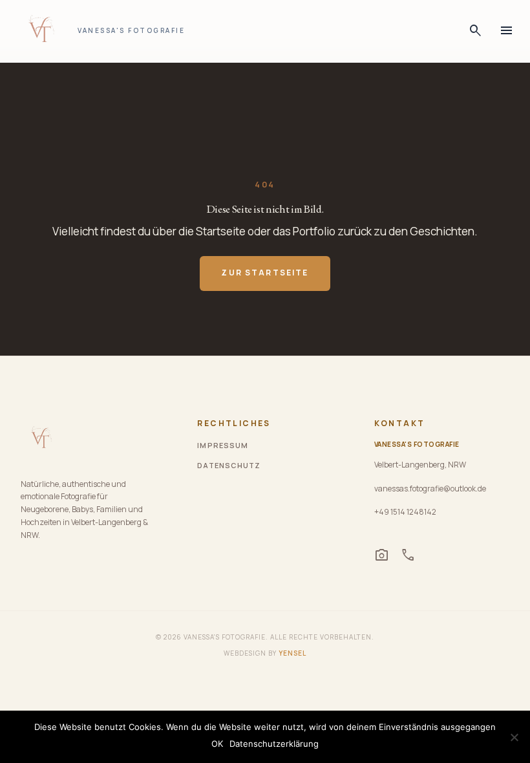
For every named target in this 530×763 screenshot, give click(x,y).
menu (506, 31)
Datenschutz (228, 465)
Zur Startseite (264, 272)
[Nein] (513, 737)
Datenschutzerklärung (274, 743)
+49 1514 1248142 (405, 511)
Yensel (292, 653)
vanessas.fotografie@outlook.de (430, 488)
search (475, 31)
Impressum (222, 445)
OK (217, 743)
